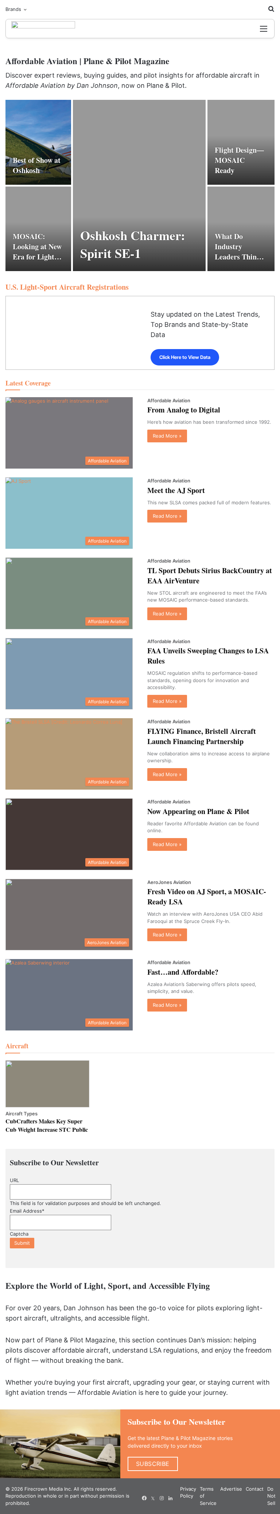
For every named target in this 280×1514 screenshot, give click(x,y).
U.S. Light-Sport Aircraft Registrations (67, 287)
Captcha (19, 1234)
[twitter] (152, 1498)
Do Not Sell (271, 1496)
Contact (255, 1489)
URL (14, 1180)
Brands (13, 9)
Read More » (167, 436)
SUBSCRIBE (153, 1463)
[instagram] (161, 1498)
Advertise (231, 1489)
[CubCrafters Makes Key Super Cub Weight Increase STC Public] (47, 1083)
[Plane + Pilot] (43, 28)
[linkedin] (170, 1498)
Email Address (27, 1211)
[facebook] (144, 1498)
